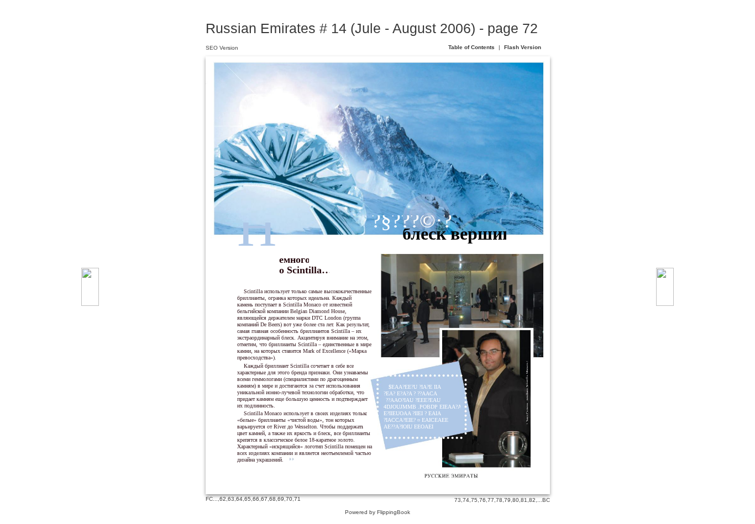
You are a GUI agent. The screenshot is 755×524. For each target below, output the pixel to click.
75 (474, 500)
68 (272, 499)
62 (222, 499)
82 (532, 500)
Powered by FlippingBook (377, 512)
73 (457, 500)
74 (466, 500)
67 (264, 499)
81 (524, 500)
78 (499, 500)
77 (490, 500)
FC (209, 499)
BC (546, 500)
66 (256, 499)
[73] (665, 286)
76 (482, 500)
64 (239, 499)
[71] (90, 286)
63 (231, 499)
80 (515, 500)
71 (297, 499)
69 (280, 499)
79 (507, 500)
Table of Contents (472, 47)
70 (289, 499)
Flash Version (522, 47)
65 (247, 499)
